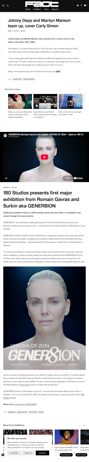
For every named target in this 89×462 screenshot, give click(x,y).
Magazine (55, 9)
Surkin (41, 412)
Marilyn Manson (29, 79)
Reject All (28, 453)
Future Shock (24, 384)
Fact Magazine (42, 4)
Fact (24, 31)
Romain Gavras (22, 412)
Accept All (42, 453)
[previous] (75, 89)
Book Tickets (81, 455)
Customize (14, 453)
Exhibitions (37, 9)
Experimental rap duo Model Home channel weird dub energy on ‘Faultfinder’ (45, 114)
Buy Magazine (66, 455)
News (10, 31)
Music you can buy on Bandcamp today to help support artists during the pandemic (20, 114)
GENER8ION (11, 412)
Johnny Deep (17, 79)
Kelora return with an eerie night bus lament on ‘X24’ (70, 113)
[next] (79, 89)
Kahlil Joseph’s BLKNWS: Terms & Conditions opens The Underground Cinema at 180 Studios (66, 451)
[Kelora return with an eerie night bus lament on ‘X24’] (71, 101)
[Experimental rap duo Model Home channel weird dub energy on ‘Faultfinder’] (45, 101)
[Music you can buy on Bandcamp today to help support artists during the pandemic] (20, 101)
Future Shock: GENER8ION (25, 404)
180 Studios (33, 412)
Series (46, 9)
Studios (27, 9)
